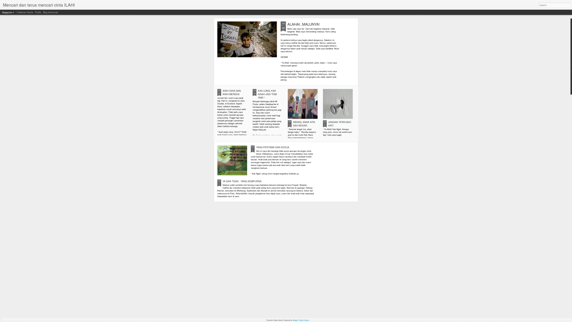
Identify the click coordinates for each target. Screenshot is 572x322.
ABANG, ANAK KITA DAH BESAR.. (304, 123)
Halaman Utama (25, 12)
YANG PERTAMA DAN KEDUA (272, 147)
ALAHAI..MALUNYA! (303, 24)
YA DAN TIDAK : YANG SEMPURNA (242, 181)
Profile (38, 12)
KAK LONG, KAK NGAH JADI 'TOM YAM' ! (267, 94)
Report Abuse (304, 320)
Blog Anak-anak (50, 12)
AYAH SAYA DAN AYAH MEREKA (232, 92)
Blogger (295, 320)
